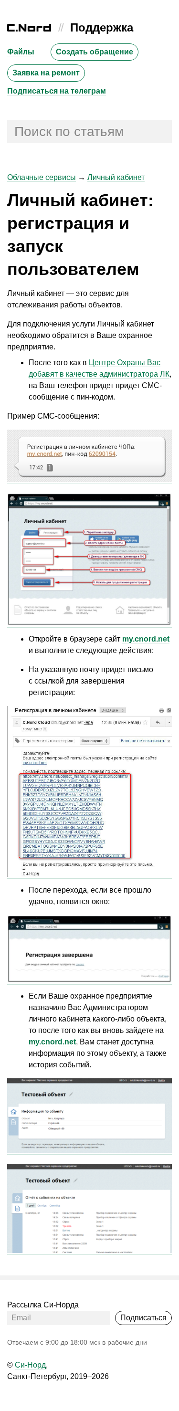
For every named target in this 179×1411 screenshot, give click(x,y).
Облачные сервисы (41, 177)
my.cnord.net (145, 639)
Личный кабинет (116, 177)
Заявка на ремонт (46, 73)
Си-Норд (30, 1365)
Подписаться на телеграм (56, 91)
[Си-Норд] (29, 29)
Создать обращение (94, 52)
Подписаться (143, 1318)
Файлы (20, 52)
